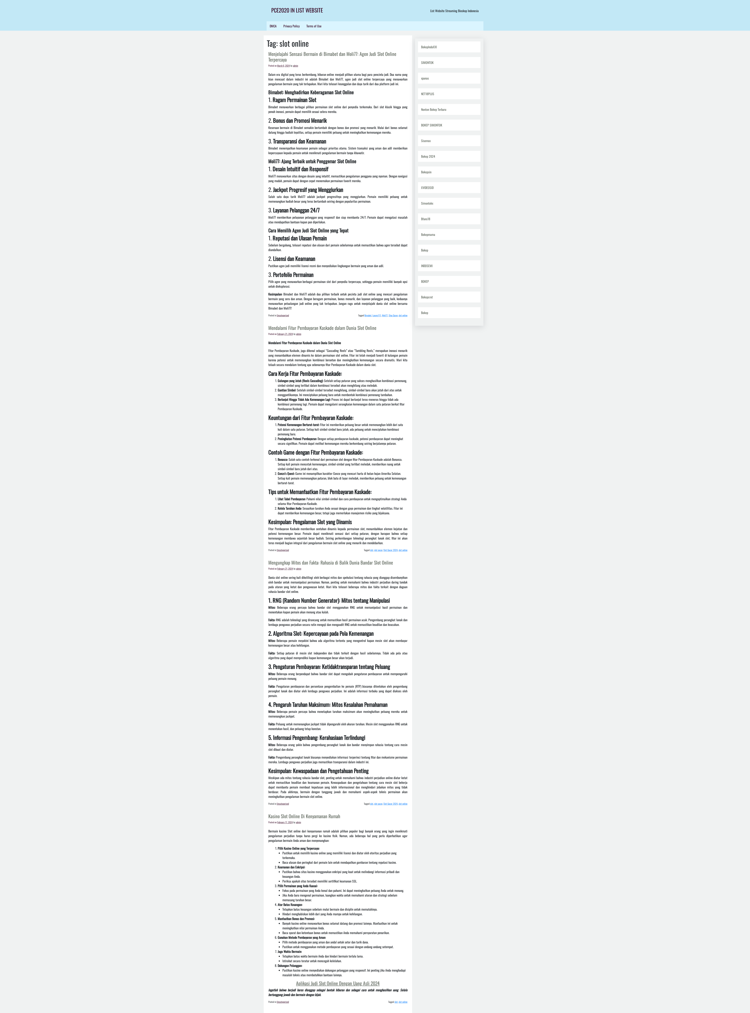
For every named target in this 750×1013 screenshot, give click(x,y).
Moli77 (385, 315)
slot (371, 550)
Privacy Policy (291, 26)
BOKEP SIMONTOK (431, 125)
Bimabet (367, 315)
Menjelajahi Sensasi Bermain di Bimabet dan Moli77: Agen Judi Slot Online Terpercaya (332, 56)
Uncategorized (283, 315)
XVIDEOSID (427, 187)
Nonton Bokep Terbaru (433, 109)
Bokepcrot (427, 297)
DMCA (273, 26)
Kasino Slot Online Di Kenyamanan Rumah (304, 816)
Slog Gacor (393, 315)
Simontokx (427, 203)
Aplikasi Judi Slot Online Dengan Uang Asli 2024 (338, 983)
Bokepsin (426, 172)
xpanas (425, 78)
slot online (403, 315)
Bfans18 (425, 219)
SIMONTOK (427, 62)
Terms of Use (313, 26)
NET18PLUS (427, 93)
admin (295, 65)
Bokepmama (428, 234)
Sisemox (426, 140)
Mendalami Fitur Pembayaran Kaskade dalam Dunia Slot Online (322, 327)
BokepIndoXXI (429, 47)
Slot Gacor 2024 (390, 550)
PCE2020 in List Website (297, 10)
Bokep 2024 (428, 156)
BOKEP (425, 281)
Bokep (424, 250)
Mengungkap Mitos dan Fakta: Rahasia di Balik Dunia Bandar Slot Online (330, 562)
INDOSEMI (427, 265)
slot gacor (378, 550)
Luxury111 (376, 315)
